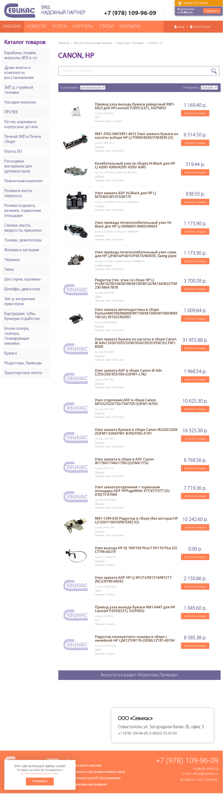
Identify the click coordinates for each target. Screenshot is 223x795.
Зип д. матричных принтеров (19, 301)
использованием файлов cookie (39, 773)
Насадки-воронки (20, 102)
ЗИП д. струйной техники (18, 90)
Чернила (12, 260)
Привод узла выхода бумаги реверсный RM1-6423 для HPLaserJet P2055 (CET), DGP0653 (135, 106)
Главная (52, 759)
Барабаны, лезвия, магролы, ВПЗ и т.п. (20, 55)
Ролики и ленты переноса (18, 193)
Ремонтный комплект (23, 181)
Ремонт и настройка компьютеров (99, 772)
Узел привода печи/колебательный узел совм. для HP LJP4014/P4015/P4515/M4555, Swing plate (136, 254)
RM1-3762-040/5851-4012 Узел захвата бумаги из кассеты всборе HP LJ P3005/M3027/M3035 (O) (136, 135)
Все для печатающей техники (93, 43)
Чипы (9, 270)
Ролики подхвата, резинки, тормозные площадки (22, 211)
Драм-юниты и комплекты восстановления (19, 73)
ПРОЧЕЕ (11, 112)
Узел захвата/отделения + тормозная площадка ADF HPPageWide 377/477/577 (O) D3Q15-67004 (132, 491)
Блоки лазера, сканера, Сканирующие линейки (16, 336)
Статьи (106, 26)
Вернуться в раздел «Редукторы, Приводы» (139, 675)
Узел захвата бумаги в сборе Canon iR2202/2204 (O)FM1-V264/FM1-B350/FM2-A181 (136, 431)
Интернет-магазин (88, 765)
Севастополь (130, 727)
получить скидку (195, 113)
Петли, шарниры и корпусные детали (21, 124)
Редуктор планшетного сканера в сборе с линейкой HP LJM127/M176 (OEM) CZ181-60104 (134, 638)
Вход (181, 26)
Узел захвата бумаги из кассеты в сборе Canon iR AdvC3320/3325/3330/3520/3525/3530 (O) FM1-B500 (135, 343)
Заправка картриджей (90, 784)
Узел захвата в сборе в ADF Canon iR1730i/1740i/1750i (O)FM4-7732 (124, 461)
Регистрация (202, 26)
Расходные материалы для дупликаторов (18, 166)
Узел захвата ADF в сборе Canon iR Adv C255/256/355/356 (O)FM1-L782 (128, 372)
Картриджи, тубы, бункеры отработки (22, 316)
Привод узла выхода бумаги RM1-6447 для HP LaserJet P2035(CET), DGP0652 (135, 609)
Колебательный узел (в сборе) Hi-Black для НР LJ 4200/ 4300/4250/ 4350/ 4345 (135, 165)
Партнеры (83, 26)
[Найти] (214, 71)
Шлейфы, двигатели (22, 289)
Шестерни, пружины (22, 280)
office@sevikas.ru (205, 774)
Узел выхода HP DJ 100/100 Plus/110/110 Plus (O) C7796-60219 (136, 550)
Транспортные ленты (23, 373)
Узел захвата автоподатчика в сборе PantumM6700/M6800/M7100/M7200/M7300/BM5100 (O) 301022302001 (136, 313)
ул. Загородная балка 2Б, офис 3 (173, 727)
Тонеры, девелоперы (23, 240)
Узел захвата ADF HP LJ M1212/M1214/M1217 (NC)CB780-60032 (133, 579)
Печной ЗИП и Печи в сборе (22, 139)
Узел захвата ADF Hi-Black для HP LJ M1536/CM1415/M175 (125, 195)
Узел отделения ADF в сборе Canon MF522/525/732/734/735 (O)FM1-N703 (126, 402)
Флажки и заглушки (21, 250)
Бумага (10, 353)
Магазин (12, 26)
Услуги (59, 26)
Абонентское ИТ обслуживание (97, 778)
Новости (36, 26)
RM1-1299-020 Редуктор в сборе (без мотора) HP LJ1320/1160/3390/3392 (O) (136, 520)
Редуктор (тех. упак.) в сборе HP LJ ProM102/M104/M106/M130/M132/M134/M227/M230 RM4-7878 (136, 284)
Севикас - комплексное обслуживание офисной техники (19, 10)
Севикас (63, 43)
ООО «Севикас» (208, 779)
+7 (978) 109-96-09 (130, 13)
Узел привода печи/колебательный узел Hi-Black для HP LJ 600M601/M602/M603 (133, 224)
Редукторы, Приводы (130, 43)
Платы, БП (13, 152)
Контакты (130, 26)
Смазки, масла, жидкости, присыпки (22, 228)
